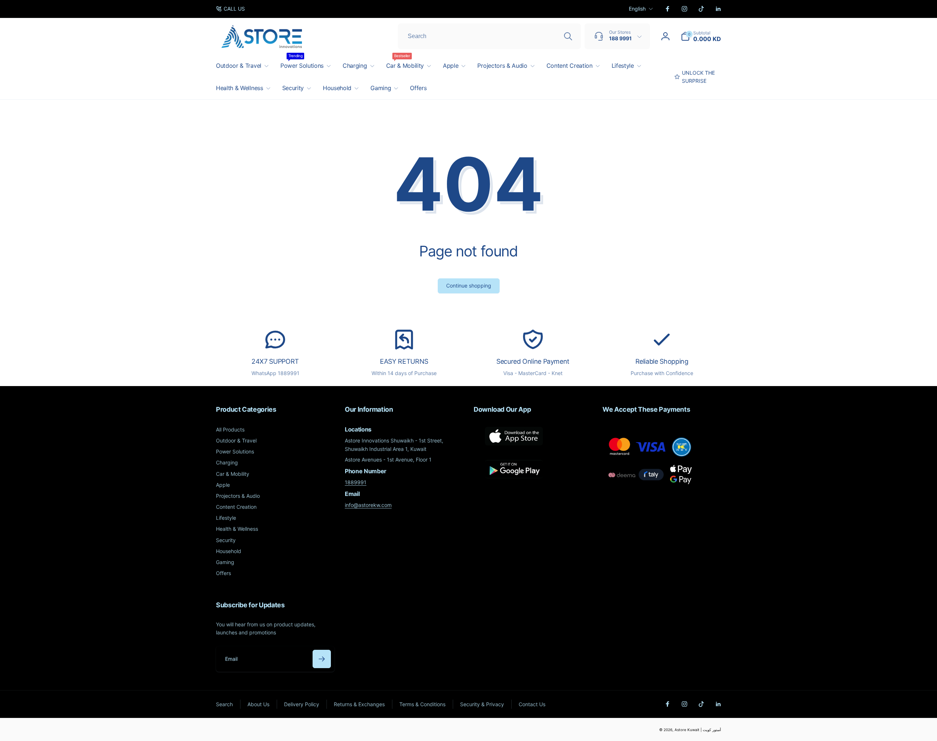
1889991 (355, 482)
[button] (701, 36)
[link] (230, 9)
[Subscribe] (322, 659)
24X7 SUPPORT (275, 361)
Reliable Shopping (661, 361)
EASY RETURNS (404, 361)
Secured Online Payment (533, 361)
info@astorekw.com (368, 505)
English (637, 8)
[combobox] (489, 36)
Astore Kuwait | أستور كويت (698, 729)
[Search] (568, 36)
